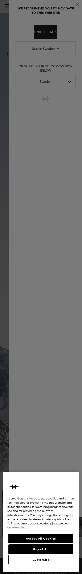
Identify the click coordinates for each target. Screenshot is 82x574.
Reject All (41, 549)
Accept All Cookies (41, 538)
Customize (41, 559)
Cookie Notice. (17, 527)
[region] (41, 522)
